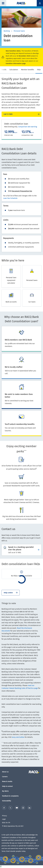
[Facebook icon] (4, 808)
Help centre (8, 593)
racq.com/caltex (18, 737)
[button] (3, 3)
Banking (7, 31)
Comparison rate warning (27, 127)
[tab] (14, 70)
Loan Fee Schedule (10, 198)
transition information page (16, 63)
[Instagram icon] (23, 808)
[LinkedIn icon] (29, 808)
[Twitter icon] (10, 808)
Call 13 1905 (8, 114)
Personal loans (19, 31)
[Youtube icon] (17, 808)
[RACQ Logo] (35, 772)
